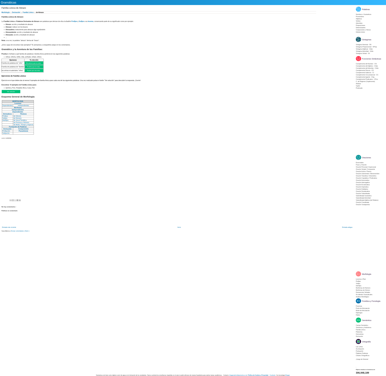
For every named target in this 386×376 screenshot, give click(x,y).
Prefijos (74, 21)
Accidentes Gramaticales (364, 294)
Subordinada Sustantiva (363, 196)
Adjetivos (359, 19)
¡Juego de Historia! (362, 359)
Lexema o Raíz (361, 279)
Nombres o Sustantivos (363, 14)
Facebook (272, 375)
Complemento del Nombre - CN (366, 64)
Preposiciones (360, 25)
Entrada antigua (347, 227)
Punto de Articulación (363, 308)
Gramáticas (8, 2)
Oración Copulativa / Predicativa (366, 178)
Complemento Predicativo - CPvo (367, 79)
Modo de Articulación (363, 310)
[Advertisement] (334, 25)
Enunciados (360, 162)
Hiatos (358, 315)
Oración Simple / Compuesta (365, 169)
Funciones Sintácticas (371, 59)
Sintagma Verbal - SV (363, 53)
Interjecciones (360, 32)
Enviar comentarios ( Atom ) (20, 231)
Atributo (358, 83)
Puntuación (359, 351)
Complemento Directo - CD (365, 70)
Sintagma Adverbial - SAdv (364, 51)
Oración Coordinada (362, 202)
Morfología (6, 12)
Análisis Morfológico (362, 297)
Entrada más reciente (9, 227)
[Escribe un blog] (13, 200)
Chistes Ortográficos (362, 355)
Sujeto (358, 86)
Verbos (358, 21)
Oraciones (366, 158)
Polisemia (359, 332)
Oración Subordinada (363, 193)
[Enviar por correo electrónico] (11, 200)
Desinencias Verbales (363, 292)
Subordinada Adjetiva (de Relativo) (367, 200)
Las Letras (359, 346)
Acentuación (360, 349)
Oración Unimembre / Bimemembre (367, 173)
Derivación (16, 12)
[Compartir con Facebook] (17, 200)
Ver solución (11, 91)
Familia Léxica (360, 330)
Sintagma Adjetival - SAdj (364, 49)
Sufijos (81, 21)
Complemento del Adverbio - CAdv (367, 68)
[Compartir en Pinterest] (20, 200)
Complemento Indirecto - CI (365, 72)
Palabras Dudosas (362, 353)
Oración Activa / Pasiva (363, 171)
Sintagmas (366, 40)
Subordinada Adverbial (363, 198)
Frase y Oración (361, 165)
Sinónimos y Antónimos (363, 327)
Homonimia (359, 334)
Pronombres (360, 16)
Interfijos (358, 286)
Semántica (366, 320)
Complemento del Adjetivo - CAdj (366, 66)
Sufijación (6, 133)
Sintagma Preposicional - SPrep (366, 47)
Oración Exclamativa (363, 184)
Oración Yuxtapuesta (363, 204)
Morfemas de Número (363, 288)
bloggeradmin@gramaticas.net (238, 375)
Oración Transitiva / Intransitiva (366, 176)
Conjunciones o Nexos (363, 30)
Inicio (179, 227)
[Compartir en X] (15, 200)
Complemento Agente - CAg (365, 77)
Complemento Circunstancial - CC (367, 75)
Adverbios (359, 23)
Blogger (287, 375)
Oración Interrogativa (363, 182)
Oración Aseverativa (362, 180)
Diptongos (359, 313)
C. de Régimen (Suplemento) (365, 81)
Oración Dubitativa (362, 189)
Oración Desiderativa (363, 191)
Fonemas (359, 306)
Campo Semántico (362, 325)
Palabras (366, 9)
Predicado (359, 88)
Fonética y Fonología (371, 301)
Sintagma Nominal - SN (363, 44)
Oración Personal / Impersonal (366, 167)
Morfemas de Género (363, 290)
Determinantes (360, 27)
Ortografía (366, 342)
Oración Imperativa (362, 187)
